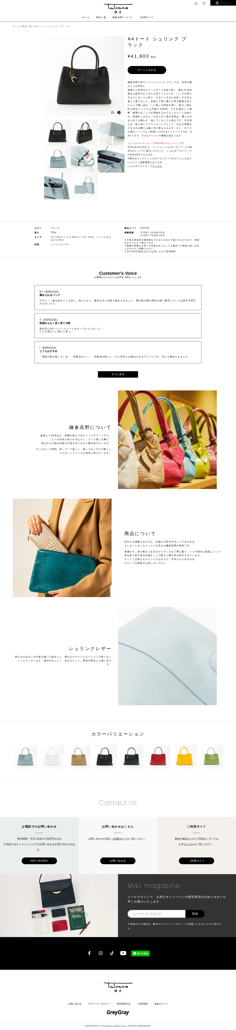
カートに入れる (147, 70)
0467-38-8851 (39, 860)
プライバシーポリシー (99, 1003)
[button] (119, 112)
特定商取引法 (123, 1003)
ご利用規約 (142, 1003)
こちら (190, 844)
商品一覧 (101, 17)
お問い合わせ (118, 860)
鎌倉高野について (122, 17)
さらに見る (118, 374)
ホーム (86, 17)
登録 (195, 914)
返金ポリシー (161, 1003)
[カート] (204, 3)
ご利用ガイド (146, 17)
